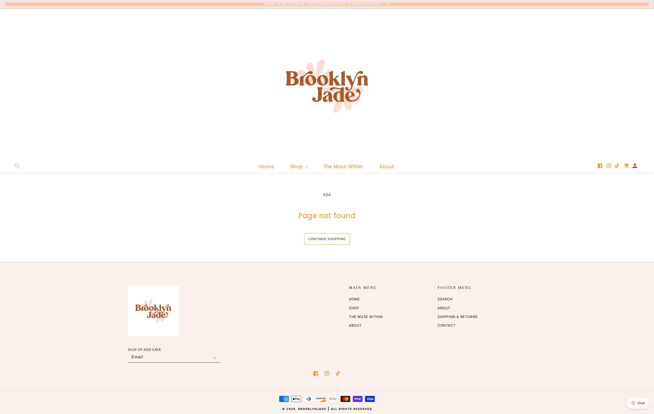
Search (445, 299)
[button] (17, 165)
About (355, 325)
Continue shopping (327, 239)
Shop (354, 308)
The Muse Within (366, 317)
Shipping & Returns (458, 317)
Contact (447, 325)
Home (354, 299)
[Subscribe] (214, 357)
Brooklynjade (312, 409)
